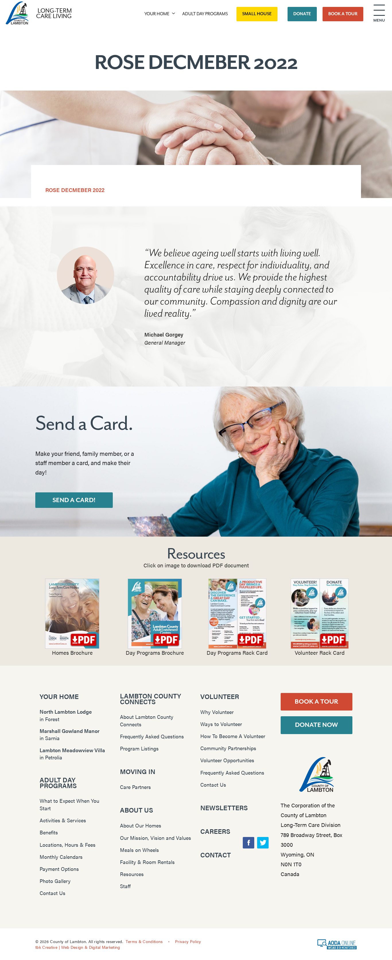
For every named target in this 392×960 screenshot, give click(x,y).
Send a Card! (74, 500)
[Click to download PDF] (72, 614)
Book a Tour (316, 702)
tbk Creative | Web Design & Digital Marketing (77, 947)
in (66, 715)
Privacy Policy (188, 941)
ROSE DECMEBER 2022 (74, 190)
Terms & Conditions (144, 941)
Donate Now (316, 725)
